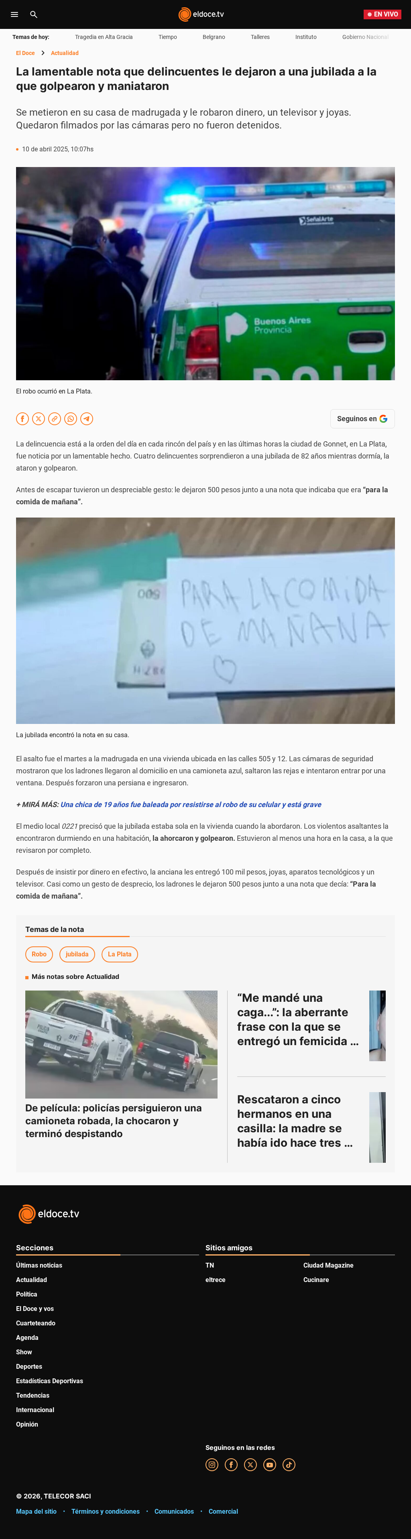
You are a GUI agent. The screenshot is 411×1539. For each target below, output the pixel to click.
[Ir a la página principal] (201, 14)
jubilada (77, 954)
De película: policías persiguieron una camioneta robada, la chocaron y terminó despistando (113, 1120)
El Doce (25, 53)
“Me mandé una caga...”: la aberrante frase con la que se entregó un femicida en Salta (294, 1026)
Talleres (260, 37)
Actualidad (65, 53)
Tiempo (168, 37)
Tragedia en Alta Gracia (104, 37)
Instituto (306, 37)
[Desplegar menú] (14, 14)
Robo (39, 954)
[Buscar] (34, 14)
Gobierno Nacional (365, 37)
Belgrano (214, 37)
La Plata (120, 954)
